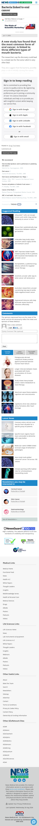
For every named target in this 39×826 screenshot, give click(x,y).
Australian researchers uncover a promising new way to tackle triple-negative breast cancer (26, 290)
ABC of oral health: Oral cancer (11, 195)
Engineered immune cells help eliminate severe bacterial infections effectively (25, 302)
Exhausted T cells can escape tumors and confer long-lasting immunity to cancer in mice (25, 217)
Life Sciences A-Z (9, 640)
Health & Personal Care (11, 597)
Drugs (5, 604)
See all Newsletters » (10, 519)
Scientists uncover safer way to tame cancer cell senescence (25, 277)
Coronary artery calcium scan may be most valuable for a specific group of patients (25, 424)
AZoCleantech (7, 734)
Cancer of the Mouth (8, 190)
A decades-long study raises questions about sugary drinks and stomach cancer (25, 241)
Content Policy (8, 712)
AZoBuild (6, 755)
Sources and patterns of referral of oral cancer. (16, 184)
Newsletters (7, 691)
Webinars (6, 654)
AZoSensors (7, 744)
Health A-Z (6, 579)
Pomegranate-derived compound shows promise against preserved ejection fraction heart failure (24, 360)
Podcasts (6, 615)
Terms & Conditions (10, 705)
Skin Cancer (15, 499)
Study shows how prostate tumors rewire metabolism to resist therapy (25, 383)
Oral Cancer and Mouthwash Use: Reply (14, 177)
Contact (5, 701)
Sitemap (6, 694)
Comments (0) (6, 149)
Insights (5, 590)
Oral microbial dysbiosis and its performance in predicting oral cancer (19, 165)
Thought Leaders (9, 586)
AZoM (5, 727)
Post (4, 346)
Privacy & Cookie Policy (11, 708)
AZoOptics (6, 737)
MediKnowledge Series (11, 594)
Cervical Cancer (16, 489)
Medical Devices (8, 601)
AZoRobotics (7, 741)
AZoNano (6, 730)
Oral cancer (5, 171)
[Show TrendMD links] (36, 204)
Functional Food (8, 572)
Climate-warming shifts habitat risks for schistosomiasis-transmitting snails (25, 471)
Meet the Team (8, 683)
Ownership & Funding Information (15, 715)
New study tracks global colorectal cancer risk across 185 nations (26, 459)
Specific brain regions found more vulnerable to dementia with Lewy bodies (25, 436)
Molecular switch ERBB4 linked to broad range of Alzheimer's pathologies (25, 448)
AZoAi (5, 762)
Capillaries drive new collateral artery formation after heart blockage (25, 406)
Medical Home (8, 569)
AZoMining (6, 748)
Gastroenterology (17, 509)
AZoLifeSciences (8, 759)
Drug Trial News (14, 146)
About (5, 680)
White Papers (7, 583)
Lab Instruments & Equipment (13, 637)
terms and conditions (17, 789)
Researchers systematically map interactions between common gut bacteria (26, 229)
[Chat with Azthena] (34, 822)
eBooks (5, 608)
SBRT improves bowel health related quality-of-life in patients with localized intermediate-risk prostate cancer (26, 255)
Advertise (6, 698)
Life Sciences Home (9, 630)
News (5, 576)
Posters (5, 611)
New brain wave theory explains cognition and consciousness (26, 393)
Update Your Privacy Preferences (19, 804)
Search (5, 687)
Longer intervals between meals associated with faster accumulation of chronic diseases (26, 372)
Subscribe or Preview (18, 491)
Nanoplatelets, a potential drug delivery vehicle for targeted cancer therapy (26, 266)
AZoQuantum (7, 752)
